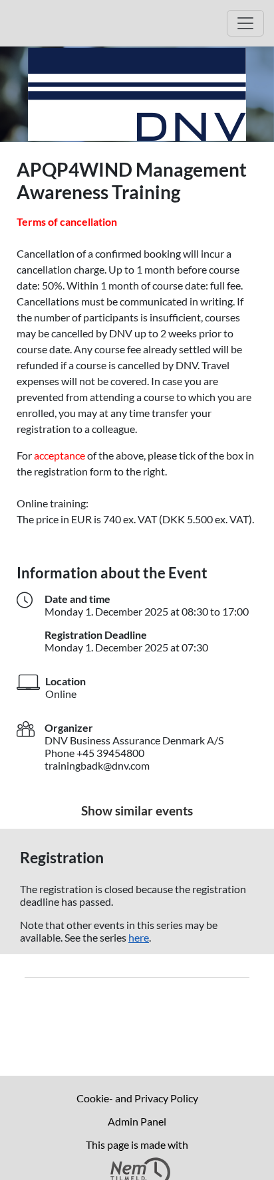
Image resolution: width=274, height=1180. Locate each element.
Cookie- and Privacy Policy (137, 1098)
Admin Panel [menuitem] (137, 1121)
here (138, 937)
